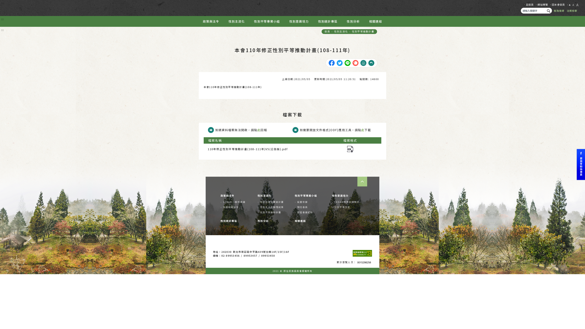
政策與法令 (211, 21)
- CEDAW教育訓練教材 (346, 201)
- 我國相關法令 (230, 207)
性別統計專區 (327, 21)
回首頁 (530, 4)
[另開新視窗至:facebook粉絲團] (581, 164)
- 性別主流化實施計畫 (271, 201)
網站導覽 (542, 4)
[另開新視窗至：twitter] (340, 62)
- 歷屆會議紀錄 (304, 212)
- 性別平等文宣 (341, 207)
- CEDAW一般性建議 (233, 201)
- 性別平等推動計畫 (269, 212)
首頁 (327, 31)
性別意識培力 (299, 21)
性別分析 (353, 21)
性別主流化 (237, 21)
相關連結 (375, 21)
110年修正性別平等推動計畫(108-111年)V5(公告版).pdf (247, 149)
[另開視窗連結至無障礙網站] (362, 253)
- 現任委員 (301, 207)
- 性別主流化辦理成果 (271, 207)
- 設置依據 (301, 201)
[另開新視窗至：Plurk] (355, 62)
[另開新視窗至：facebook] (332, 62)
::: (2, 3)
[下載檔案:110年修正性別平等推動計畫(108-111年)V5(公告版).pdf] (350, 149)
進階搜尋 (559, 10)
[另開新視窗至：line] (347, 62)
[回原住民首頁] (22, 7)
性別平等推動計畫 (363, 31)
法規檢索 (572, 10)
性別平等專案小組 (267, 21)
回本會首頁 (558, 4)
